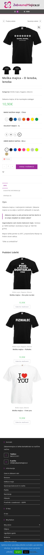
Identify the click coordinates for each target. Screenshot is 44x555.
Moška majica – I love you (22, 410)
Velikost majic (9, 482)
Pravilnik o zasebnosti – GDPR (15, 502)
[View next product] (40, 21)
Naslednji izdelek (33, 21)
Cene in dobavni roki (11, 473)
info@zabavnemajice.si (19, 463)
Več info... (34, 552)
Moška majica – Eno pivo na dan (22, 295)
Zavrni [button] (26, 552)
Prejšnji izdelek (10, 21)
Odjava (6, 529)
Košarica (7, 537)
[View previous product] (3, 21)
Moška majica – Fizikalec (22, 349)
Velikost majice (10, 126)
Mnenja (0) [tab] (7, 196)
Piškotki (7, 498)
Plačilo (6, 490)
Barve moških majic (12, 112)
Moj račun (7, 525)
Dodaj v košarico (26, 167)
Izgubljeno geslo (10, 533)
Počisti (8, 159)
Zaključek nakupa (10, 541)
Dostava (7, 477)
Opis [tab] (5, 185)
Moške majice (14, 92)
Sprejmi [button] (18, 552)
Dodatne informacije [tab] (11, 191)
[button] (39, 27)
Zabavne (29, 92)
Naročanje (7, 494)
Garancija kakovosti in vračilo (14, 486)
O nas (6, 514)
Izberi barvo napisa (12, 141)
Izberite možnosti (22, 307)
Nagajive (23, 92)
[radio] (6, 119)
